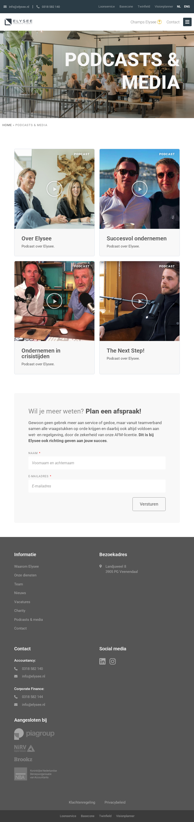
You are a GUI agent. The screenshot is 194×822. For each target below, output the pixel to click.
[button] (54, 189)
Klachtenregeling (82, 802)
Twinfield (144, 6)
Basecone (126, 6)
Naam (33, 453)
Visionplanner (164, 6)
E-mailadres (38, 476)
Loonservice (106, 6)
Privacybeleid (115, 802)
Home (7, 125)
